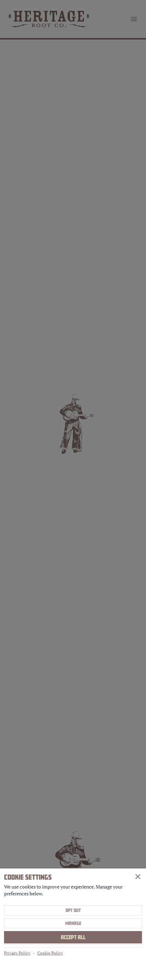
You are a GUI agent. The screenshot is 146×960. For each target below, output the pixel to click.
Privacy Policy (17, 953)
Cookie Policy (50, 953)
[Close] (138, 877)
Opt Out (73, 910)
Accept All (73, 937)
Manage (73, 923)
